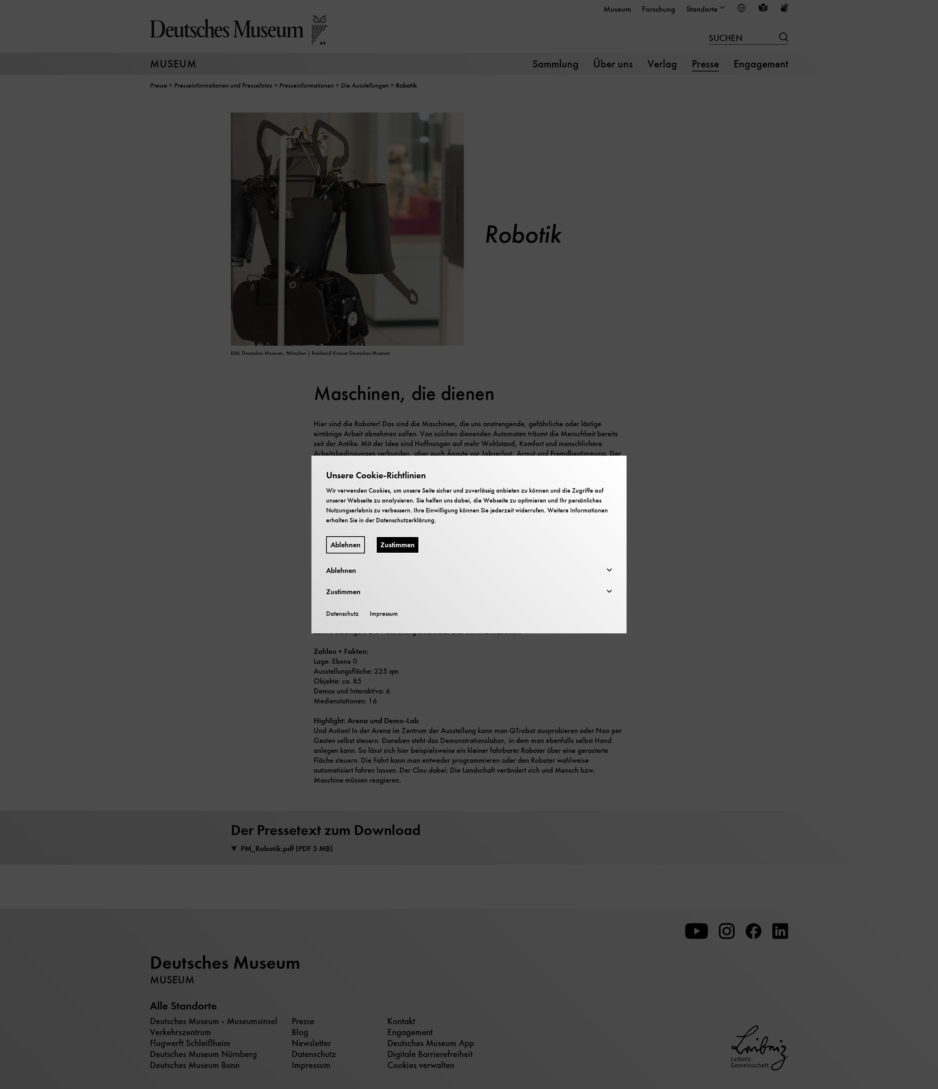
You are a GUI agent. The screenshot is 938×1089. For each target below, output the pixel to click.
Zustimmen (397, 544)
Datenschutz (342, 614)
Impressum (384, 614)
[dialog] (469, 544)
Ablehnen (345, 544)
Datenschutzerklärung (405, 520)
